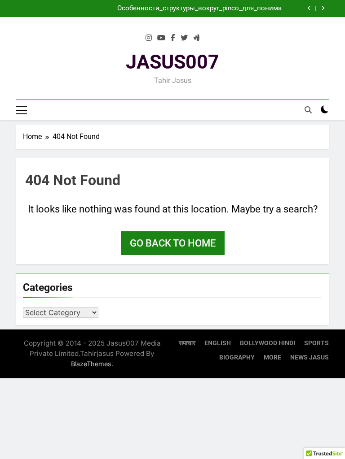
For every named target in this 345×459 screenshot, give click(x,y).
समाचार (187, 343)
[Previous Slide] (309, 8)
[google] (196, 38)
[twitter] (184, 38)
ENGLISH (217, 343)
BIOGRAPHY (237, 357)
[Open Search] (308, 109)
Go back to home (173, 243)
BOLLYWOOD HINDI (267, 343)
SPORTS (316, 343)
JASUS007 (172, 62)
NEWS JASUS (309, 357)
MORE (272, 357)
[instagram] (149, 38)
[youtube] (161, 38)
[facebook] (173, 38)
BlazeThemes (91, 364)
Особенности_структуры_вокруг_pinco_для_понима (199, 8)
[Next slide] (323, 8)
